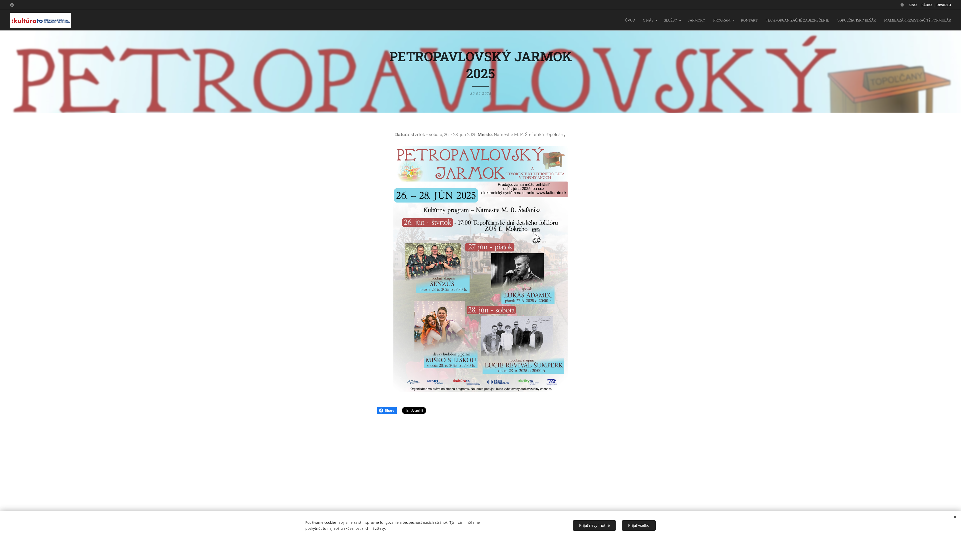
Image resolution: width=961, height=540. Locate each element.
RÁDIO (926, 4)
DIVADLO (943, 4)
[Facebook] (12, 5)
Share (389, 410)
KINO (913, 4)
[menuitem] (631, 20)
